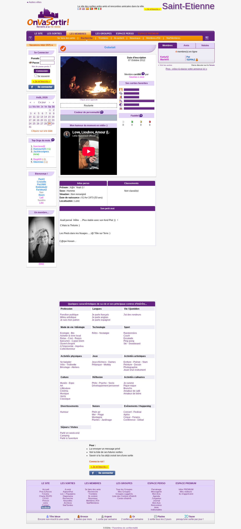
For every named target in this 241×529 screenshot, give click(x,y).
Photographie (130, 367)
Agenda (156, 496)
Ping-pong (129, 341)
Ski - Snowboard (132, 343)
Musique (64, 393)
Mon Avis (156, 503)
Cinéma (64, 391)
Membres (167, 45)
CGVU (46, 498)
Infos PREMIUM (186, 489)
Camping (64, 435)
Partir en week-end (69, 433)
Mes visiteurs (186, 491)
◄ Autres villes (33, 2)
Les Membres (78, 33)
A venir (68, 489)
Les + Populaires (68, 494)
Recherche (87, 38)
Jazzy (63, 396)
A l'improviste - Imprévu (72, 346)
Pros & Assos (45, 491)
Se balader (65, 362)
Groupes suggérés (124, 494)
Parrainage (156, 489)
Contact (45, 505)
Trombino (103, 38)
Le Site (38, 33)
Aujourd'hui (68, 491)
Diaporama (68, 496)
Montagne (97, 417)
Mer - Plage (98, 414)
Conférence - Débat (134, 420)
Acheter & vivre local (70, 335)
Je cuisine (129, 383)
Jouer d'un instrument (135, 370)
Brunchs (128, 388)
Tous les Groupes (124, 489)
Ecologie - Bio (67, 333)
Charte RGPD (45, 496)
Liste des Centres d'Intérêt (124, 496)
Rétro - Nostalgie (100, 333)
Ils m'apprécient (186, 494)
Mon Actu (156, 494)
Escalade (128, 338)
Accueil (45, 489)
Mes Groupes (124, 491)
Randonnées (130, 333)
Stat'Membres (173, 38)
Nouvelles (67, 501)
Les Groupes (103, 33)
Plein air (96, 412)
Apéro (127, 414)
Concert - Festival (132, 412)
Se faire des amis (66, 38)
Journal (156, 501)
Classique (65, 399)
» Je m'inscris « (152, 9)
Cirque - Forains (132, 417)
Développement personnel (105, 385)
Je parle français (100, 314)
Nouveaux (135, 38)
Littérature (65, 388)
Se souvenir (43, 76)
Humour (64, 412)
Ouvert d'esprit (67, 343)
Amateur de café (132, 391)
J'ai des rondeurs (132, 314)
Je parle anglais (100, 317)
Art (61, 385)
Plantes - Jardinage (102, 420)
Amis (186, 45)
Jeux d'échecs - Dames (104, 362)
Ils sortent (119, 38)
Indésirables (156, 510)
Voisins (205, 45)
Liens (45, 503)
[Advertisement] (146, 19)
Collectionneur (67, 349)
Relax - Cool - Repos (71, 338)
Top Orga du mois (41, 140)
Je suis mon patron (69, 320)
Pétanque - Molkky (101, 364)
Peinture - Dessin (132, 364)
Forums (45, 494)
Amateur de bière (132, 393)
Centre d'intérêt (124, 498)
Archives (68, 503)
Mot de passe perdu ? (41, 66)
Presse (45, 501)
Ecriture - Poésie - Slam (136, 362)
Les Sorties (54, 33)
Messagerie (156, 491)
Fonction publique (69, 314)
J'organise (156, 498)
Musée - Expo (67, 383)
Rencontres (156, 505)
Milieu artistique (68, 317)
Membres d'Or (153, 38)
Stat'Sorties (68, 505)
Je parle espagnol (101, 320)
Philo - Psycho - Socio (103, 383)
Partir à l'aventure (69, 438)
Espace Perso (125, 33)
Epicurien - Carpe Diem (72, 341)
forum (212, 65)
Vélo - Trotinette (68, 364)
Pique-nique (130, 385)
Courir (127, 335)
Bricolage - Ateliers (69, 367)
